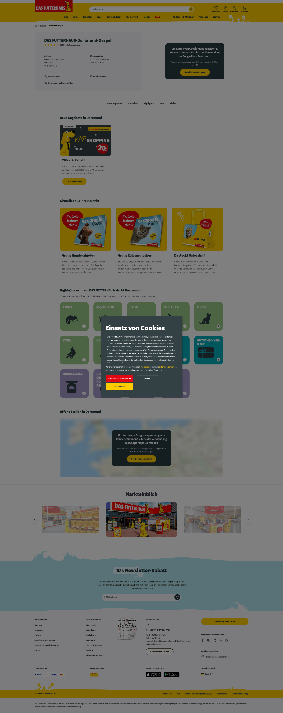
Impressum (145, 367)
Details (147, 379)
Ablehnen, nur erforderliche (119, 379)
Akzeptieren (120, 386)
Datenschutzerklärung (167, 367)
